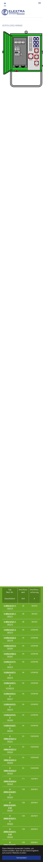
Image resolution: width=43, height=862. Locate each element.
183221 (10, 739)
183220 (10, 717)
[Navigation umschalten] (39, 3)
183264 (10, 760)
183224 (10, 781)
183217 (10, 696)
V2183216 (10, 686)
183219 (10, 707)
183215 (10, 675)
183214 (10, 664)
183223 (10, 771)
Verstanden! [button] (21, 858)
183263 (10, 728)
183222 (10, 749)
